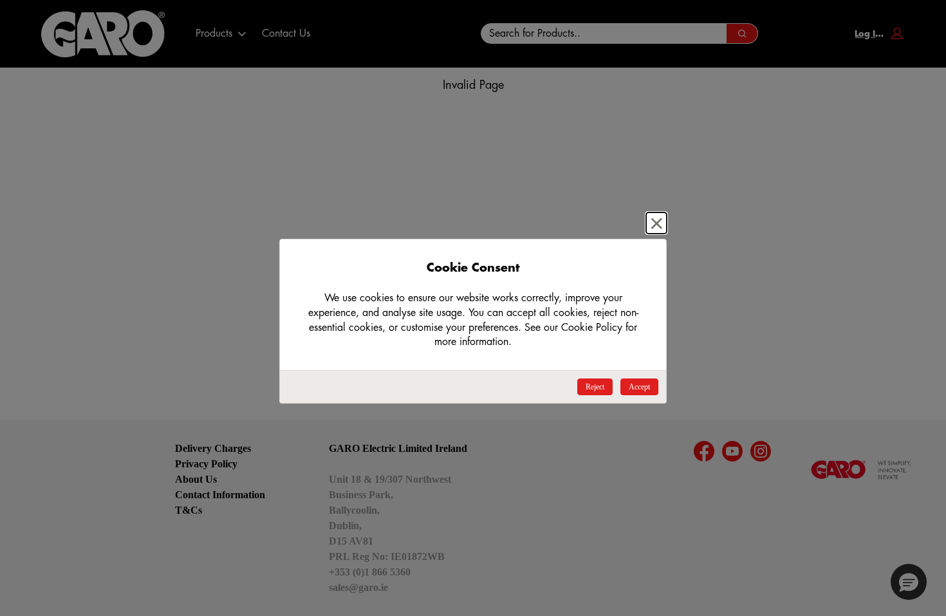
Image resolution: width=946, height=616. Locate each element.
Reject (595, 386)
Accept (639, 386)
